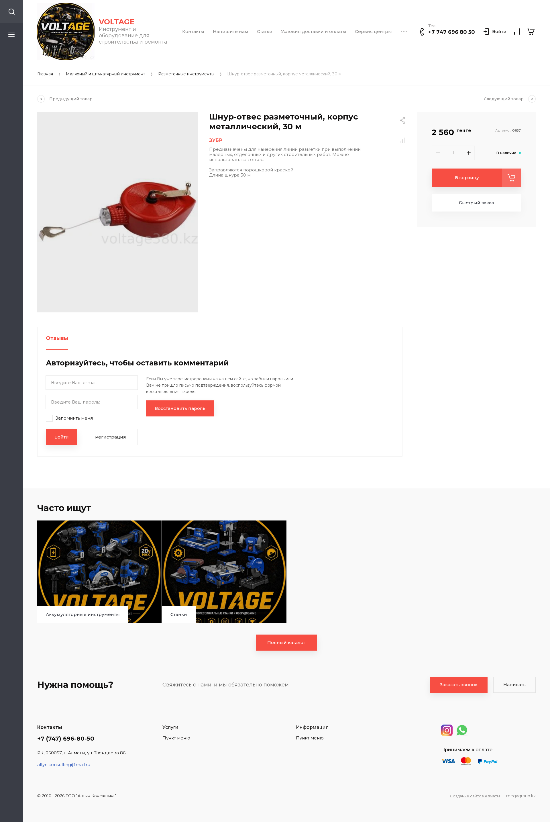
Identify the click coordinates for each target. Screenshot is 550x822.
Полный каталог (286, 642)
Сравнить (402, 140)
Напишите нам (230, 31)
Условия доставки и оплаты (313, 31)
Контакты (193, 31)
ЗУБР (215, 140)
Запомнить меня (74, 417)
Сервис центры (373, 31)
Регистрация (110, 437)
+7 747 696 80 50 (451, 32)
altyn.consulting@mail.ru (63, 764)
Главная (45, 74)
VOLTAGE (117, 21)
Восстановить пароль (180, 408)
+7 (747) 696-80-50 (65, 738)
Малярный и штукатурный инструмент (105, 74)
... (403, 31)
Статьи (264, 31)
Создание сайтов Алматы (475, 796)
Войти (61, 437)
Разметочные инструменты (186, 74)
